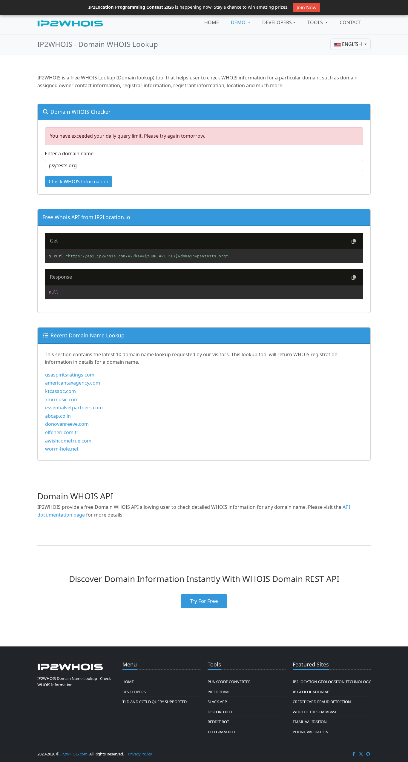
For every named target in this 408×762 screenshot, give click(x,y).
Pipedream (218, 692)
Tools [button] (315, 22)
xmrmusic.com (62, 399)
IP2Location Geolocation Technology (332, 681)
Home (211, 22)
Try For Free (204, 600)
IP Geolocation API (312, 692)
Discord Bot (220, 712)
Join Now (307, 7)
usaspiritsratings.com (69, 374)
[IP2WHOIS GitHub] (368, 754)
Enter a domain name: (70, 153)
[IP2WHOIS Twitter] (361, 754)
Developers (277, 22)
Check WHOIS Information (78, 181)
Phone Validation (311, 732)
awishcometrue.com (68, 440)
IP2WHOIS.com (74, 754)
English (352, 44)
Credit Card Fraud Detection (322, 701)
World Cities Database (315, 712)
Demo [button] (239, 22)
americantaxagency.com (72, 383)
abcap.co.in (58, 416)
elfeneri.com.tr (62, 432)
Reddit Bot (218, 721)
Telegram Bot (221, 732)
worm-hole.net (62, 448)
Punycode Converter (229, 681)
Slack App (217, 701)
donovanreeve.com (67, 424)
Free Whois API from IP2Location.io (86, 217)
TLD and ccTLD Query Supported (154, 701)
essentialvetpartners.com (74, 407)
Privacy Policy (140, 754)
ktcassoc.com (60, 391)
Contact (350, 22)
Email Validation (310, 721)
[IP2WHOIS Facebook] (353, 754)
